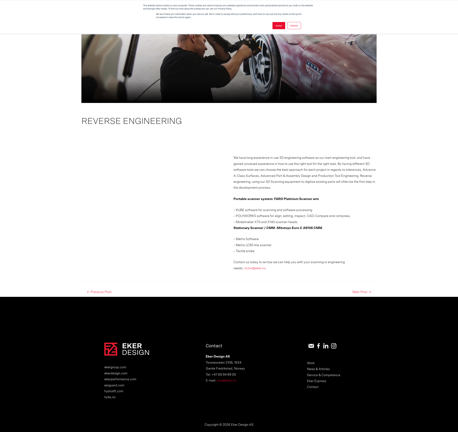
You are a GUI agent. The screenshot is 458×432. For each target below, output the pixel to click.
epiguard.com (114, 385)
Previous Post (99, 292)
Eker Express (316, 381)
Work (311, 363)
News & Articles (318, 369)
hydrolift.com (113, 391)
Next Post (361, 292)
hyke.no (110, 397)
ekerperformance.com (120, 379)
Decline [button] (294, 25)
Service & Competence (323, 375)
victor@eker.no (255, 268)
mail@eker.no (226, 380)
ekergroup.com (115, 367)
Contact (313, 387)
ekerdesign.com (115, 373)
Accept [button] (279, 25)
